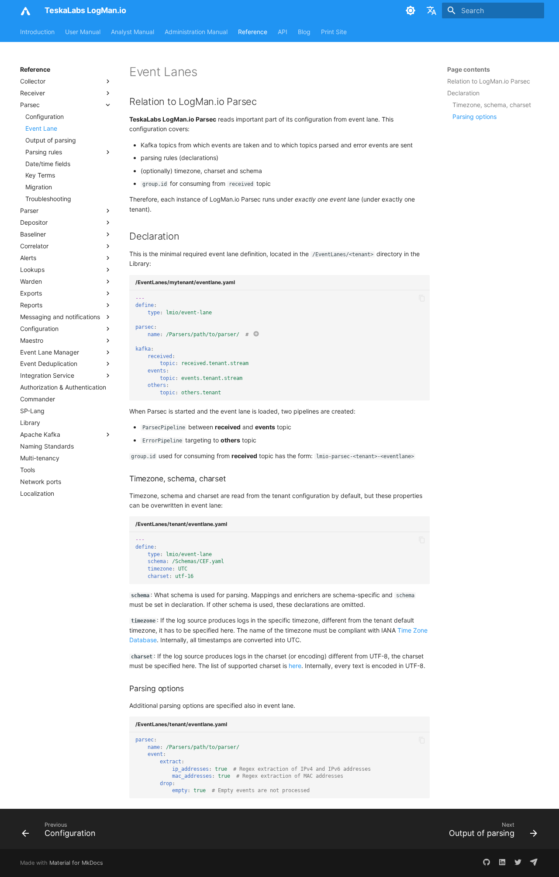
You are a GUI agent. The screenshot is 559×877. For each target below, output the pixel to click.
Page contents (468, 69)
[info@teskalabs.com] (534, 863)
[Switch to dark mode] (410, 10)
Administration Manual (196, 31)
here (295, 665)
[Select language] (431, 10)
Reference (252, 31)
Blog (304, 31)
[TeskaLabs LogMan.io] (25, 10)
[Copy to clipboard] (422, 298)
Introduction (37, 31)
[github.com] (486, 863)
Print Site (334, 31)
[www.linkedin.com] (502, 863)
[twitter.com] (518, 863)
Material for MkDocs (76, 863)
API (282, 31)
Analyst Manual (132, 31)
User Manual (82, 31)
